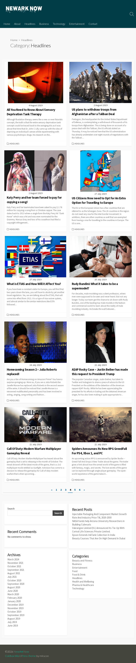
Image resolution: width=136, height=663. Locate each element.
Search (11, 508)
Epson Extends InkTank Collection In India (93, 534)
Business (44, 23)
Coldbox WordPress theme (20, 655)
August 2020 (13, 587)
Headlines (30, 23)
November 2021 (15, 562)
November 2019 (15, 608)
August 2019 (13, 618)
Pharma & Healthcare (83, 585)
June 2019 (12, 625)
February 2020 (14, 597)
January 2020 (14, 601)
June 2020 (12, 590)
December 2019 (15, 604)
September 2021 (15, 569)
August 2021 (13, 573)
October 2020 (14, 580)
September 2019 (15, 615)
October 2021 (14, 566)
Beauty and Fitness (82, 560)
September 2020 (15, 583)
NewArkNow (21, 651)
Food (74, 571)
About (17, 23)
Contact (93, 23)
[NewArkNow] (24, 10)
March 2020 (13, 594)
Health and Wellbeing (83, 581)
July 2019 (12, 622)
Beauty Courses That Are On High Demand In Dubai (98, 538)
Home (7, 23)
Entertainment (77, 23)
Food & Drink (78, 574)
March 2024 (13, 559)
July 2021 (12, 576)
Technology (59, 23)
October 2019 (14, 611)
